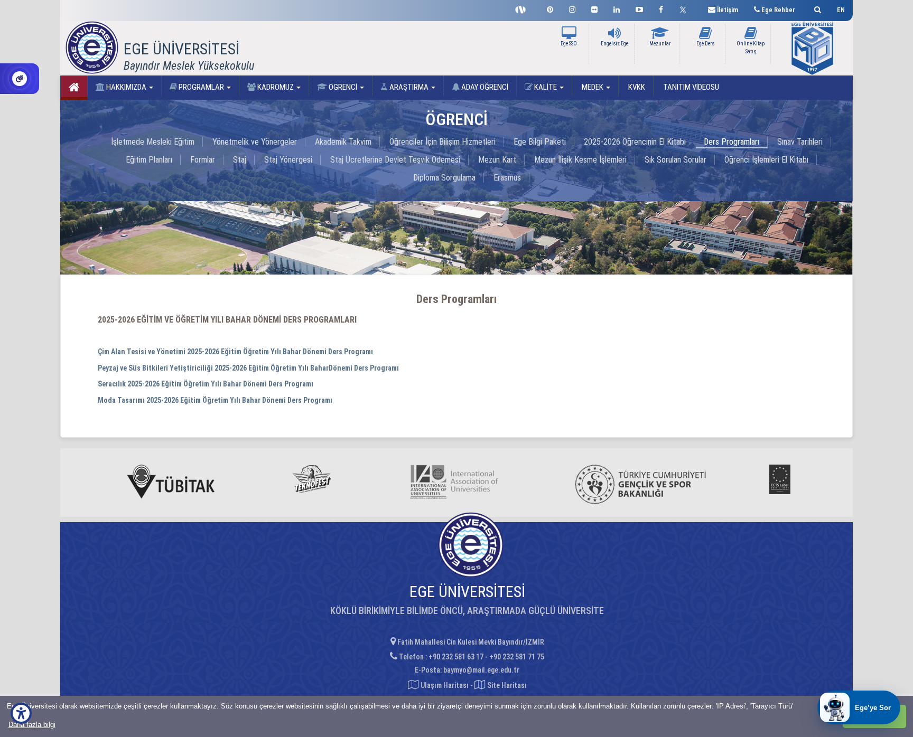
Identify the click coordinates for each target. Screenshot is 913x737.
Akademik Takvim (343, 142)
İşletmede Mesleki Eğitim (152, 142)
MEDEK (592, 87)
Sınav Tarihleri (800, 142)
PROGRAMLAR (201, 87)
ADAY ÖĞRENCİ (484, 87)
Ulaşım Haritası (444, 685)
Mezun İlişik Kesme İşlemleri (580, 160)
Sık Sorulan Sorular (675, 160)
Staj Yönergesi (288, 160)
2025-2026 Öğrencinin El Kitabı (635, 142)
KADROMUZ (275, 87)
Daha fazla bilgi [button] (31, 725)
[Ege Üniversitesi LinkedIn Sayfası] (616, 8)
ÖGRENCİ (343, 87)
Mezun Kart (497, 160)
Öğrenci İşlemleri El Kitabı (766, 160)
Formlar (202, 160)
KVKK (636, 87)
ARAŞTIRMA (409, 87)
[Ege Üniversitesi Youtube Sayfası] (639, 8)
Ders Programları (731, 142)
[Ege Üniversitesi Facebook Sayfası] (661, 8)
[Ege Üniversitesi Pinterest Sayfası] (550, 8)
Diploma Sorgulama (444, 178)
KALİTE (545, 87)
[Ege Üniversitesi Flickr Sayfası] (594, 8)
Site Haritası (506, 685)
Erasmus (507, 178)
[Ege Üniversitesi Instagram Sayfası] (572, 8)
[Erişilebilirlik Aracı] (21, 713)
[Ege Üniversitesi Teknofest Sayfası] (523, 8)
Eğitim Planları (149, 160)
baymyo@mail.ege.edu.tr (481, 670)
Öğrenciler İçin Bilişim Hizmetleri (442, 142)
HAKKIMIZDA (126, 87)
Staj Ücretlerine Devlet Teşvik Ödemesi (395, 160)
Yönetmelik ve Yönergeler (254, 142)
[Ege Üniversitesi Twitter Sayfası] (685, 8)
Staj (239, 160)
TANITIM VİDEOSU (690, 87)
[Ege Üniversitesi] (816, 8)
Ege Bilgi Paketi (540, 142)
